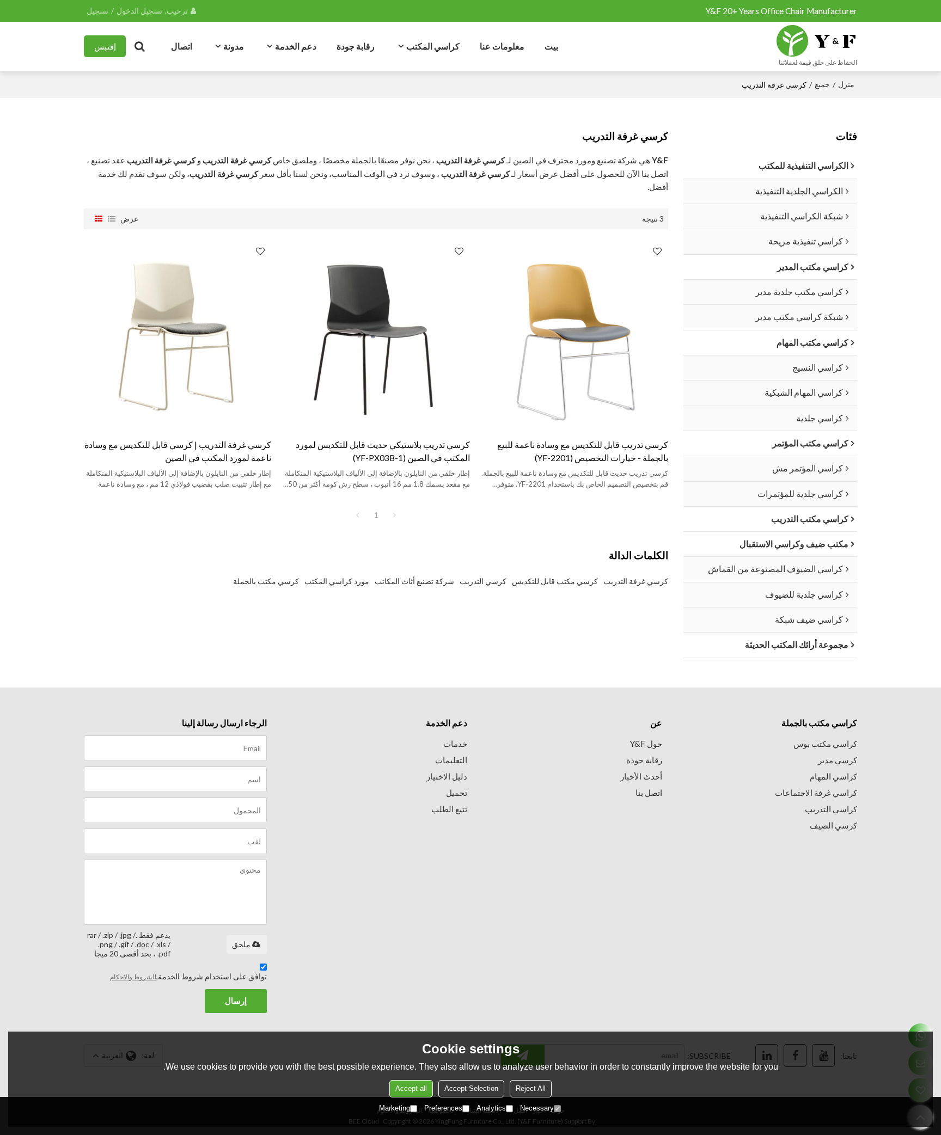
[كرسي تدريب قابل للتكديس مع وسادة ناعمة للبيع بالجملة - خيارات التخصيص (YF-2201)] (574, 333)
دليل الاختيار (446, 776)
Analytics (491, 1108)
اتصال (181, 46)
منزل (846, 84)
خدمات (455, 744)
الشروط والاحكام (133, 977)
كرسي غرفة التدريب (635, 581)
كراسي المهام (833, 776)
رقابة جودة (356, 46)
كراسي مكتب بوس (825, 744)
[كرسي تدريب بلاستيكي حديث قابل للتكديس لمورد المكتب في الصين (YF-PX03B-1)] (375, 333)
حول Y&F (646, 744)
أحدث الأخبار (641, 776)
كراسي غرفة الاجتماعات (816, 792)
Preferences (443, 1108)
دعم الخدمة (295, 46)
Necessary (537, 1108)
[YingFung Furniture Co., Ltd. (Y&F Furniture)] (816, 40)
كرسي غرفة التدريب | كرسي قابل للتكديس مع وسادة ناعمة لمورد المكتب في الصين (177, 451)
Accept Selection (471, 1088)
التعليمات (451, 760)
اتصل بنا (649, 792)
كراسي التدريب (831, 809)
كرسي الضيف (833, 825)
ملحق (241, 944)
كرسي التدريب (483, 581)
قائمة (111, 218)
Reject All (531, 1088)
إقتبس (105, 46)
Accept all (411, 1088)
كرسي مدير (837, 760)
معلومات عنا (502, 46)
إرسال (236, 1000)
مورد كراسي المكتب (336, 581)
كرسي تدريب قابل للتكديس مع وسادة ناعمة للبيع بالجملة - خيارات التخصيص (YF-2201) (582, 451)
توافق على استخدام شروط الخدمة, (188, 976)
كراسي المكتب (433, 46)
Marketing (394, 1108)
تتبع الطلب (449, 809)
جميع (822, 84)
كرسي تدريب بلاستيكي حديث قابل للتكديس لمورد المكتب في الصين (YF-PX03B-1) (382, 451)
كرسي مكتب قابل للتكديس (555, 581)
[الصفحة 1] (358, 515)
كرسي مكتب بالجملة (266, 581)
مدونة (233, 46)
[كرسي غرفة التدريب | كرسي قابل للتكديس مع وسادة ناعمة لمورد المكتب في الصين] (177, 333)
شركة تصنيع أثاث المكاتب (414, 581)
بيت (551, 46)
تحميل (456, 792)
